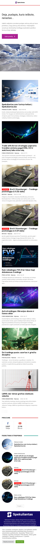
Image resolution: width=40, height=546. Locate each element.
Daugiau (19, 506)
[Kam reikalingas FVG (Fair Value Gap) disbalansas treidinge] (20, 256)
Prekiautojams (7, 109)
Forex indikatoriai (7, 316)
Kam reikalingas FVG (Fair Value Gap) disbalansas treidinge (18, 271)
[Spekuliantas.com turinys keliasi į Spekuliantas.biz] (20, 91)
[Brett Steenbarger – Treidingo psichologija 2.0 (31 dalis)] (20, 215)
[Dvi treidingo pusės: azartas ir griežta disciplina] (20, 339)
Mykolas (15, 109)
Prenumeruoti (20, 422)
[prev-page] (3, 411)
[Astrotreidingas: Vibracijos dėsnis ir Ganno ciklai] (20, 298)
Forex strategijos (8, 153)
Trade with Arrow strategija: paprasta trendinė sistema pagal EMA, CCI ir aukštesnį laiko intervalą (19, 148)
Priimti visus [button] (20, 541)
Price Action (6, 275)
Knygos (4, 194)
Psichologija (6, 357)
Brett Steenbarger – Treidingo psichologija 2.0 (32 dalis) (19, 190)
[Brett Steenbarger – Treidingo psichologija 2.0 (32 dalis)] (20, 176)
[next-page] (6, 411)
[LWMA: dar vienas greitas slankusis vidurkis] (20, 380)
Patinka (7, 422)
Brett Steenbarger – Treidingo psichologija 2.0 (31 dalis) (19, 229)
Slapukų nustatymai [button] (8, 541)
